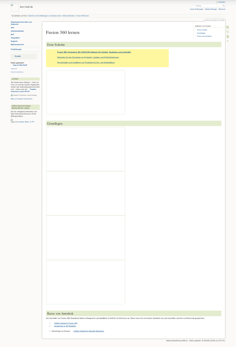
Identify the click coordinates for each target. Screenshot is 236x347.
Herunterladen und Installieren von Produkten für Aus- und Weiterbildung (86, 62)
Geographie (15, 38)
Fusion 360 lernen (82, 16)
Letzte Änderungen (196, 9)
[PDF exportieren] (227, 36)
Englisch (14, 41)
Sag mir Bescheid (20, 65)
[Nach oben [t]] (227, 41)
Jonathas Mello (23, 122)
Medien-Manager (211, 9)
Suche (224, 6)
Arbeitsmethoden (68, 16)
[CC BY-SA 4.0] (24, 95)
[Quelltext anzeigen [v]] (227, 27)
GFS (12, 28)
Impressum (14, 68)
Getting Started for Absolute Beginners (89, 331)
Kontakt (17, 56)
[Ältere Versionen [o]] (227, 31)
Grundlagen (201, 33)
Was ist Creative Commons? (21, 99)
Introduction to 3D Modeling (65, 326)
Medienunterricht (17, 44)
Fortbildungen (16, 49)
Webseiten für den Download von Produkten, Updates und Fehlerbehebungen (88, 57)
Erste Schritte (202, 30)
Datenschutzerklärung (17, 72)
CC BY (32, 122)
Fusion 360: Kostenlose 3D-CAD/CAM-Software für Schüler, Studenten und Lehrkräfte (94, 52)
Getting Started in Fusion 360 (65, 323)
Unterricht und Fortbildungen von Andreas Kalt (44, 16)
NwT (12, 34)
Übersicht (221, 9)
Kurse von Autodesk (204, 36)
